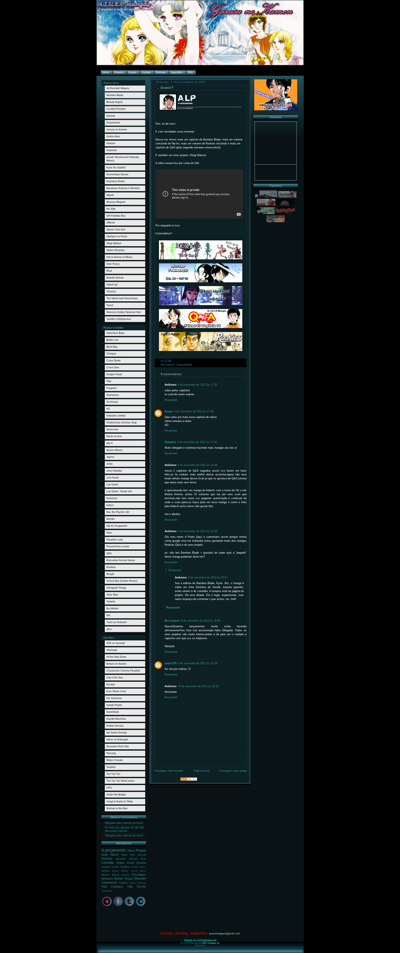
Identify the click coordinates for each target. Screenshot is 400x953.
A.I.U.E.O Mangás (189, 943)
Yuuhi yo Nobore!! (116, 622)
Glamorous (112, 395)
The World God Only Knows (122, 298)
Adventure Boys (115, 333)
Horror (124, 871)
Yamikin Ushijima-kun (118, 319)
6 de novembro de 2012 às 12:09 (197, 531)
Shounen (140, 878)
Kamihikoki (112, 712)
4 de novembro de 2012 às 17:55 (197, 442)
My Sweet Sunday (116, 732)
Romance (107, 878)
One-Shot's (109, 637)
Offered (110, 222)
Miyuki (110, 195)
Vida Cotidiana (111, 886)
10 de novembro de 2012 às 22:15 (198, 686)
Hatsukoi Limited (115, 415)
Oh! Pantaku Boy (115, 215)
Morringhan (172, 620)
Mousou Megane (116, 202)
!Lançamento (113, 850)
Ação (104, 854)
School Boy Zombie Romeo (122, 580)
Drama (120, 862)
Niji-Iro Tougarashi (116, 525)
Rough (110, 574)
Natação (125, 875)
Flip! (108, 381)
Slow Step (112, 594)
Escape (110, 684)
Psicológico (139, 874)
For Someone (114, 698)
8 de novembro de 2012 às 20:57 (208, 577)
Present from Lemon (117, 546)
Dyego (169, 411)
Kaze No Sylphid (115, 167)
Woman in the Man (117, 808)
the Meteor (112, 608)
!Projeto (141, 850)
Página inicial (201, 770)
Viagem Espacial (137, 883)
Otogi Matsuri (113, 243)
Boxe (143, 858)
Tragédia (123, 882)
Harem (143, 867)
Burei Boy (112, 346)
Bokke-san (112, 339)
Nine (109, 532)
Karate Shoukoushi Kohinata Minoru (122, 159)
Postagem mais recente (168, 770)
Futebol (134, 867)
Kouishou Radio (115, 181)
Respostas (175, 570)
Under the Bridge (116, 794)
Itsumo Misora (114, 450)
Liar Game (112, 484)
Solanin (110, 601)
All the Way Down (116, 656)
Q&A (109, 553)
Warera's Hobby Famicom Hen (123, 312)
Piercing (111, 753)
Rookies (111, 567)
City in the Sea (114, 677)
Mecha (143, 871)
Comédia (107, 862)
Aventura (106, 858)
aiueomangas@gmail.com (224, 933)
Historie (110, 143)
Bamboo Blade (114, 95)
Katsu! (110, 505)
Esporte (141, 862)
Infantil (134, 871)
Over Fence (113, 264)
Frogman (111, 388)
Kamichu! (111, 498)
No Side (111, 208)
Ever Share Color (116, 691)
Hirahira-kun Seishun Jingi (121, 422)
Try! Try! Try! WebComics (120, 780)
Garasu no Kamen (116, 129)
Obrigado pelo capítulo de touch (124, 823)
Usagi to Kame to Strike (119, 801)
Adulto (124, 854)
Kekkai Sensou (115, 725)
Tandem (111, 767)
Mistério (105, 874)
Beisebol (133, 858)
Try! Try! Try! (113, 773)
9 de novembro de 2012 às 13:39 (197, 663)
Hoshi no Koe (114, 436)
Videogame (106, 891)
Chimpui (111, 353)
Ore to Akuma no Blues (119, 257)
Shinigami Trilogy (116, 587)
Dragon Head (114, 374)
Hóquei (115, 871)
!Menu (131, 850)
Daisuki (110, 115)
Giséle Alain (113, 136)
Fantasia (105, 867)
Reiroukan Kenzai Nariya (120, 560)
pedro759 (170, 663)
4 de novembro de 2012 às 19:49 (197, 465)
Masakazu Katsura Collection (123, 188)
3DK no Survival (115, 643)
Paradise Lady (114, 539)
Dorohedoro (113, 122)
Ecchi (130, 862)
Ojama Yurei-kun (115, 229)
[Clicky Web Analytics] (188, 779)
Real (109, 270)
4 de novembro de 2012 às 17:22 (197, 384)
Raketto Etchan (115, 277)
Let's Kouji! (112, 477)
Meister (110, 519)
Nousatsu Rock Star (117, 746)
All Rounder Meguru (117, 88)
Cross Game (113, 360)
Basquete (120, 858)
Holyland (111, 150)
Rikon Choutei (114, 760)
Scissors (111, 291)
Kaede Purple (114, 705)
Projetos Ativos (111, 83)
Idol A (109, 443)
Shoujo (129, 878)
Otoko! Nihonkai (115, 250)
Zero (109, 629)
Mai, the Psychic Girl (117, 512)
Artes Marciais (138, 854)
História (105, 871)
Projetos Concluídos (114, 327)
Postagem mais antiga (233, 770)
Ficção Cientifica (121, 867)
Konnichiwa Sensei (117, 174)
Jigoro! (110, 457)
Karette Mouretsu (116, 718)
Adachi (114, 854)
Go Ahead (112, 401)
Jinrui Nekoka (114, 470)
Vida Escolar (136, 886)
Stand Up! (112, 284)
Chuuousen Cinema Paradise (123, 670)
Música (115, 874)
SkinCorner (200, 945)
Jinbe (109, 463)
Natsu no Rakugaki (117, 739)
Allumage (111, 650)
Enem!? (167, 88)
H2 (108, 408)
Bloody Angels (114, 102)
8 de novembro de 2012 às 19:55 (200, 620)
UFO (109, 787)
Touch (109, 305)
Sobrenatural (109, 882)
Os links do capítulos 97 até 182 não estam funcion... (124, 829)
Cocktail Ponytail (115, 108)
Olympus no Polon (116, 236)
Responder (171, 400)
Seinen (118, 878)
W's (108, 615)
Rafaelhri (170, 442)
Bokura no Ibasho (116, 663)
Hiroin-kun (112, 429)
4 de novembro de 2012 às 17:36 (194, 411)
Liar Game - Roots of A (119, 491)
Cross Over (112, 367)
